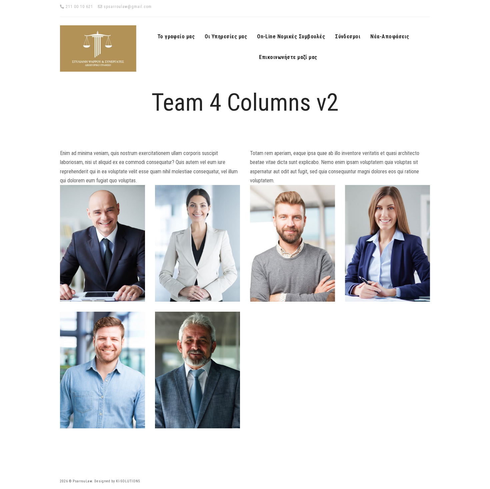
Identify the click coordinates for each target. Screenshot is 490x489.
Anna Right (197, 241)
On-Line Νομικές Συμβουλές (291, 36)
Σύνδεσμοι (347, 36)
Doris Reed (387, 241)
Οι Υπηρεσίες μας (226, 36)
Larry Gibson (102, 368)
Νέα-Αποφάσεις (389, 36)
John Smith (292, 241)
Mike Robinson (197, 368)
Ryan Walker (102, 241)
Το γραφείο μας (176, 36)
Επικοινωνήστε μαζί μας (288, 57)
